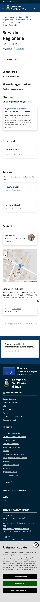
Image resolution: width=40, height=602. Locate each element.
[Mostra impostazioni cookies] (38, 301)
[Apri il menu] (3, 8)
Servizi (9, 427)
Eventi (5, 500)
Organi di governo (9, 399)
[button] (35, 8)
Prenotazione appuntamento (13, 539)
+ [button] (5, 252)
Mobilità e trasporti (10, 440)
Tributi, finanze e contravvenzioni (15, 457)
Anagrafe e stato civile (11, 447)
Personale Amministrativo (12, 416)
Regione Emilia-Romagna (10, 2)
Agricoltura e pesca (10, 471)
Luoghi (5, 496)
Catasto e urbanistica (11, 443)
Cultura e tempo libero (11, 475)
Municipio (10, 235)
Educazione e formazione (12, 433)
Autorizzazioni (8, 468)
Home (5, 17)
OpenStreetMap (24, 281)
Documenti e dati (9, 420)
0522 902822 (16, 309)
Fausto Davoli (12, 149)
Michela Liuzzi (12, 205)
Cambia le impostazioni (20, 590)
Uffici (27, 17)
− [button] (5, 255)
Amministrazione (16, 17)
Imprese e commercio (11, 464)
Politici (5, 413)
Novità (9, 482)
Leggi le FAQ (7, 536)
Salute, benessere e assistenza (14, 436)
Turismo (6, 450)
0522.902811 (11, 523)
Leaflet (17, 281)
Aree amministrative (10, 402)
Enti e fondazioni (9, 409)
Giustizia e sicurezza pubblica (13, 454)
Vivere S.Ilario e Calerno (14, 491)
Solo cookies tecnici (20, 576)
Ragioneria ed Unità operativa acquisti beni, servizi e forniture (17, 21)
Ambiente (6, 461)
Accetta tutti (20, 583)
